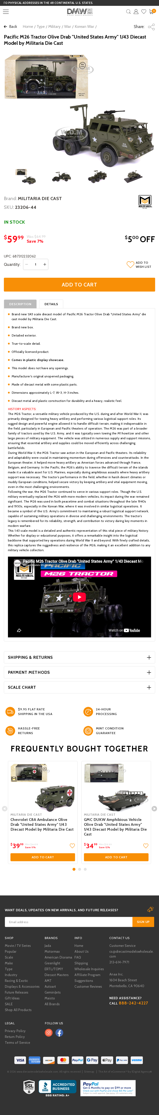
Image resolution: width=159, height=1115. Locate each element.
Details (51, 304)
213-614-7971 (119, 962)
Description (20, 304)
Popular (10, 951)
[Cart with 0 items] (151, 11)
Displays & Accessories (22, 986)
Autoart (50, 986)
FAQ (77, 957)
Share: (139, 26)
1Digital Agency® (142, 1071)
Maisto (50, 998)
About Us (81, 951)
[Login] (136, 11)
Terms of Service (17, 1043)
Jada (48, 946)
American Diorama (58, 957)
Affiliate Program (87, 975)
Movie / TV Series (18, 946)
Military (54, 26)
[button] (74, 869)
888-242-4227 (133, 1003)
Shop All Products (18, 1010)
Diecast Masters (57, 975)
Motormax (52, 951)
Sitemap (89, 1071)
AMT (48, 981)
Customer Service (122, 946)
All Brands (52, 1004)
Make (9, 963)
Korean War (84, 26)
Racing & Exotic (16, 981)
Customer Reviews (88, 986)
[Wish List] (143, 11)
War (67, 26)
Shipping (81, 963)
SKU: (9, 207)
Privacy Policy (15, 1031)
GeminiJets (53, 992)
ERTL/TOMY (54, 969)
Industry (11, 975)
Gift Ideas (12, 998)
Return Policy (15, 1037)
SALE (9, 1004)
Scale (9, 957)
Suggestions (83, 981)
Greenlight (52, 963)
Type (41, 26)
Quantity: (12, 264)
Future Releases (17, 992)
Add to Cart (43, 857)
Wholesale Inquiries (89, 969)
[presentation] (4, 808)
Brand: (10, 198)
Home (28, 26)
